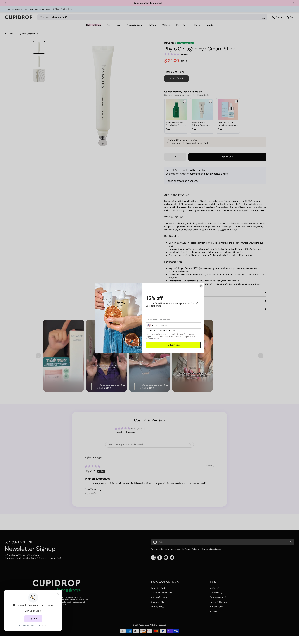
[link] (176, 109)
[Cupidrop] (19, 17)
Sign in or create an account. (182, 181)
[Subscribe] (290, 542)
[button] (6, 3)
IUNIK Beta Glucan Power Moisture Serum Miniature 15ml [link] (227, 124)
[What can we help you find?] (263, 17)
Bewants (169, 43)
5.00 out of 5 (138, 428)
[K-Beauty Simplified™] (63, 9)
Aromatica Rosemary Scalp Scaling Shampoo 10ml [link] (176, 124)
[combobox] (152, 17)
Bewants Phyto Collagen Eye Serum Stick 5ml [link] (200, 124)
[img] (92, 466)
